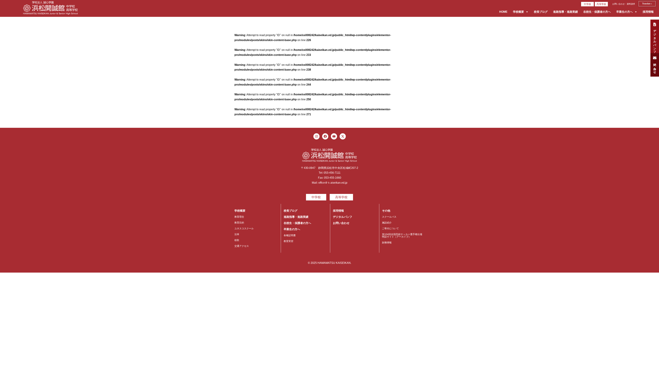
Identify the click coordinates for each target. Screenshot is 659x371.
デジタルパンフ (342, 216)
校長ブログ (541, 11)
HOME (503, 11)
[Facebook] (325, 136)
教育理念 (239, 216)
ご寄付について (390, 228)
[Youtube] (334, 136)
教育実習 (288, 241)
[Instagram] (316, 136)
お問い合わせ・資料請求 (623, 4)
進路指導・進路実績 (565, 11)
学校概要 (518, 11)
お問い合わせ (341, 223)
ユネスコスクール (244, 228)
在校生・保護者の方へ (597, 11)
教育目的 (239, 222)
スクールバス (389, 216)
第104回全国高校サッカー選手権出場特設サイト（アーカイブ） (402, 235)
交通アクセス (241, 246)
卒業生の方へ (624, 11)
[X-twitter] (343, 136)
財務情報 (387, 242)
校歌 (236, 240)
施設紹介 (387, 222)
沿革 (236, 234)
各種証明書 (290, 235)
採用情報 (648, 11)
